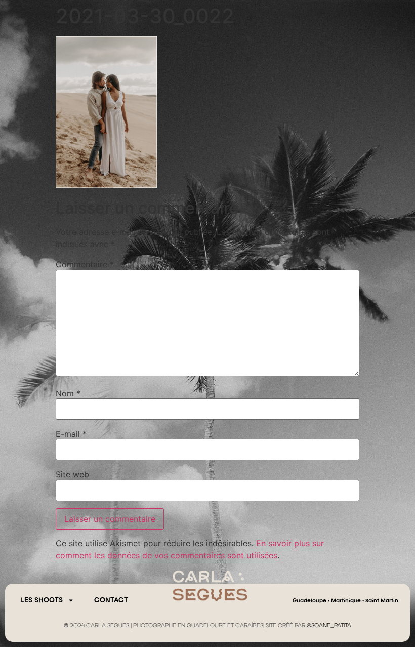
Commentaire (85, 264)
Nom (68, 393)
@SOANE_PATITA (329, 625)
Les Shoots (41, 600)
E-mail (71, 434)
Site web (72, 474)
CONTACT (111, 600)
